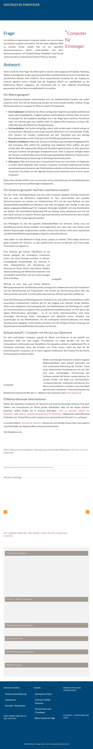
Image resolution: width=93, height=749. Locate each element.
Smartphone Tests (43, 694)
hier (36, 392)
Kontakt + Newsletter (15, 705)
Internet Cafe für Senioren (43, 701)
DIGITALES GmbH (63, 744)
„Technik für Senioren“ (31, 423)
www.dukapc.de (73, 392)
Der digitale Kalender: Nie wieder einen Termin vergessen (35, 533)
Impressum (10, 699)
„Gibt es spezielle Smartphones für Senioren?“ (40, 414)
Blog (5, 467)
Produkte (25, 467)
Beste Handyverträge (45, 718)
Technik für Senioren (35, 467)
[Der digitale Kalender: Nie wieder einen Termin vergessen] (46, 485)
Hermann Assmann (79, 450)
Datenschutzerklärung (15, 694)
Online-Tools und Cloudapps (43, 711)
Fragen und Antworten (14, 467)
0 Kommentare (48, 467)
